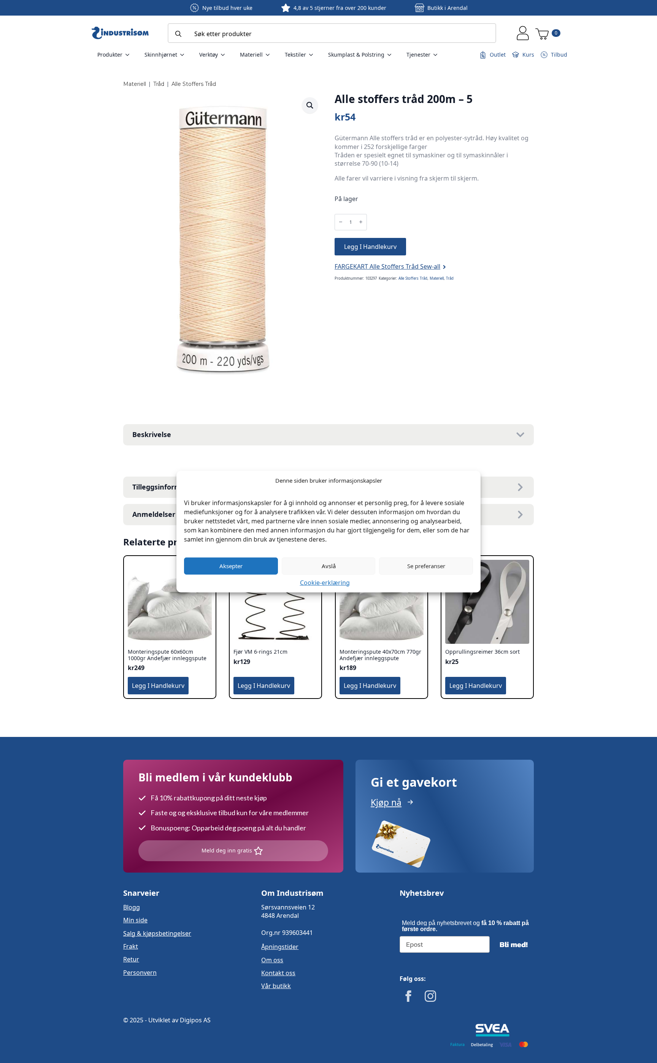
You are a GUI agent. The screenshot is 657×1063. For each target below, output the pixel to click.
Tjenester (418, 54)
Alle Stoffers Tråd (193, 84)
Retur (131, 959)
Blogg (131, 907)
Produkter (109, 54)
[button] (310, 105)
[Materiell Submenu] (270, 54)
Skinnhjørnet (160, 54)
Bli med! (514, 944)
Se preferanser (426, 566)
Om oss (272, 960)
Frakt (130, 946)
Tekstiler (295, 54)
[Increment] (361, 222)
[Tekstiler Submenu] (313, 54)
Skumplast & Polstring (356, 54)
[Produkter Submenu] (129, 54)
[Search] (178, 34)
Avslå (329, 566)
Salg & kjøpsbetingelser (157, 933)
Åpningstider (279, 947)
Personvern (140, 972)
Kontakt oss (278, 973)
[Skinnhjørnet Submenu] (184, 54)
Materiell (251, 54)
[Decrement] (340, 222)
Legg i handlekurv (370, 246)
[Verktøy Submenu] (225, 54)
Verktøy (208, 54)
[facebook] (408, 996)
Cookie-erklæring (325, 582)
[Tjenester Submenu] (437, 54)
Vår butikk (276, 986)
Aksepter (231, 566)
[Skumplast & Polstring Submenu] (391, 54)
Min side (135, 920)
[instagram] (430, 996)
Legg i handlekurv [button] (158, 685)
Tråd (158, 84)
